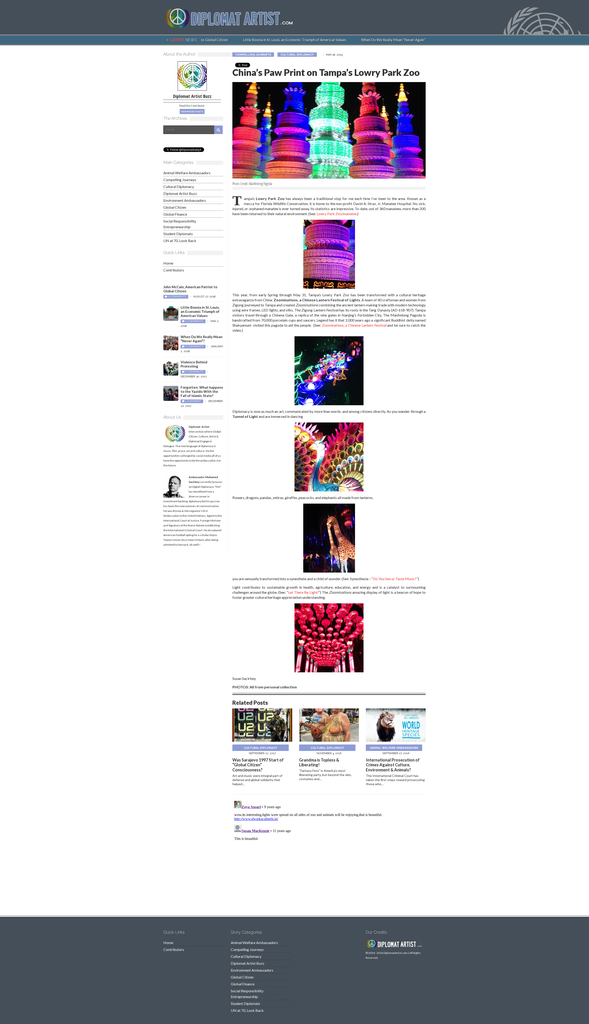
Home (168, 263)
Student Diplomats (178, 233)
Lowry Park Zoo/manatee (337, 213)
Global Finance (175, 214)
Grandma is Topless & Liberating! (319, 762)
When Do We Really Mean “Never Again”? (382, 39)
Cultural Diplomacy (297, 54)
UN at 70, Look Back (179, 240)
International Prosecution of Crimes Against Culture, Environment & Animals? (393, 764)
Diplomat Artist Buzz (180, 193)
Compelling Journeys (253, 54)
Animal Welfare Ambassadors (394, 748)
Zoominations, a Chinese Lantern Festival (354, 325)
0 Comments (177, 296)
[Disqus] (329, 856)
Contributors (173, 270)
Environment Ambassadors (184, 200)
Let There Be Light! (303, 592)
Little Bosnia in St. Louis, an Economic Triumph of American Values (282, 39)
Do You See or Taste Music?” (395, 578)
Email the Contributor (192, 105)
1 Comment (193, 401)
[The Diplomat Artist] (232, 26)
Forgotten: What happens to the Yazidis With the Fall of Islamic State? (202, 391)
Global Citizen (174, 207)
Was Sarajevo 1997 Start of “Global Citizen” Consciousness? (258, 764)
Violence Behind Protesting (194, 364)
